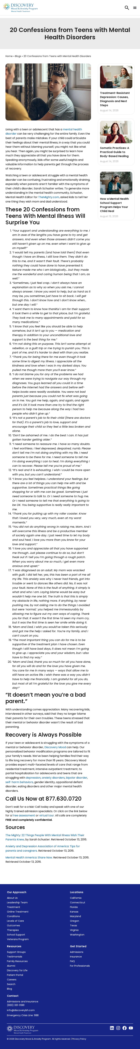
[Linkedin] (112, 1028)
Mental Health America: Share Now (28, 857)
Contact (12, 996)
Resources (14, 946)
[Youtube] (131, 1028)
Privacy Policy (79, 1038)
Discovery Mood (55, 747)
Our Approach (16, 892)
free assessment (23, 815)
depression (33, 778)
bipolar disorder (76, 778)
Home (9, 56)
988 (36, 1015)
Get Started (78, 946)
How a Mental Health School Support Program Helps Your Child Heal (114, 205)
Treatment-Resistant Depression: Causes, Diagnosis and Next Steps (115, 99)
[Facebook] (124, 1028)
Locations (76, 892)
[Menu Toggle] (135, 7)
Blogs (18, 56)
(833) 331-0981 (15, 1005)
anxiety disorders (53, 778)
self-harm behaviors (19, 782)
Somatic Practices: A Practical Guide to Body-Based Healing (114, 152)
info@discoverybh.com (21, 1010)
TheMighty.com (48, 197)
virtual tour (46, 815)
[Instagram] (118, 1028)
